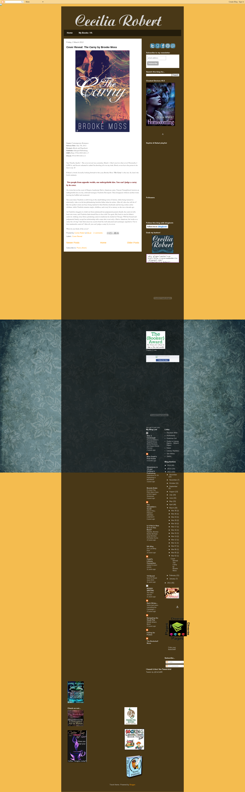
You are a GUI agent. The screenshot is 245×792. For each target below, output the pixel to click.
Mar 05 (174, 553)
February (172, 575)
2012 (169, 472)
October (172, 483)
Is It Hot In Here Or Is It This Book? (153, 528)
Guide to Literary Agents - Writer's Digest (173, 443)
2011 (169, 583)
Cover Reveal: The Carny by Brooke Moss (91, 47)
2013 (169, 469)
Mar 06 (174, 549)
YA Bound (151, 576)
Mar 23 (174, 517)
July (171, 495)
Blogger (132, 785)
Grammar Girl (172, 438)
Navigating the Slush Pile (152, 619)
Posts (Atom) (82, 248)
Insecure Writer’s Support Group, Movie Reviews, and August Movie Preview (153, 444)
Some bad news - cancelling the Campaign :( (153, 607)
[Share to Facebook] (115, 233)
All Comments (173, 666)
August (172, 492)
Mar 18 (174, 523)
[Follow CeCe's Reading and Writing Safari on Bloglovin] (157, 228)
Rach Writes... (152, 603)
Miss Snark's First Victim (152, 458)
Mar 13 (174, 536)
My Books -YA (85, 33)
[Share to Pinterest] (118, 233)
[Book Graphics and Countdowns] (177, 611)
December (173, 475)
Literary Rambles (173, 451)
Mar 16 (174, 530)
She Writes (171, 454)
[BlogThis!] (110, 233)
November (173, 480)
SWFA (169, 456)
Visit (153, 427)
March (171, 508)
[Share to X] (113, 233)
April (171, 504)
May (171, 501)
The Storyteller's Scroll (151, 507)
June (171, 498)
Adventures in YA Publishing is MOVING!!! (152, 477)
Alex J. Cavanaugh (151, 437)
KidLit (169, 448)
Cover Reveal (77, 236)
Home (70, 33)
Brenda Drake (152, 488)
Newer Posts (72, 242)
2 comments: (98, 233)
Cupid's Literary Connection (151, 561)
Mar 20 (174, 520)
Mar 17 (174, 527)
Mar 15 (174, 533)
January (172, 579)
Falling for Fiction (151, 634)
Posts (170, 662)
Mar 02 (174, 556)
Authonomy (171, 435)
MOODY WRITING (150, 590)
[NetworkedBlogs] (163, 356)
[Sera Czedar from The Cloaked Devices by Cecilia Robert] (163, 138)
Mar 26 (174, 514)
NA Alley (150, 546)
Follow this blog (162, 360)
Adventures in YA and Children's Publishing (152, 470)
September (173, 486)
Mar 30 (174, 511)
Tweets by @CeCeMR (154, 672)
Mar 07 (174, 546)
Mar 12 (174, 540)
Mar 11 (174, 543)
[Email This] (108, 233)
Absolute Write (172, 433)
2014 (169, 465)
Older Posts (133, 242)
